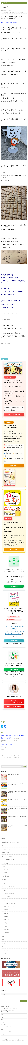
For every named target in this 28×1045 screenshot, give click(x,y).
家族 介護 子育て (9, 906)
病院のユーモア (8, 913)
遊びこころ (6, 919)
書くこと (6, 863)
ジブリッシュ (7, 929)
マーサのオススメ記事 (6, 1031)
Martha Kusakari (12, 1039)
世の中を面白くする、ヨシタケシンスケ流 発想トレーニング (6, 737)
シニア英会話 (5, 876)
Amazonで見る (14, 549)
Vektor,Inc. (24, 1040)
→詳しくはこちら (14, 586)
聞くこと (6, 866)
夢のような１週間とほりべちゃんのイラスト (17, 799)
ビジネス (6, 900)
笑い (3, 946)
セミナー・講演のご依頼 (7, 1027)
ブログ (2, 1029)
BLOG (2, 22)
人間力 (3, 936)
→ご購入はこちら (14, 640)
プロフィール (3, 1017)
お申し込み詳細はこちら (14, 414)
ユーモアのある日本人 (9, 903)
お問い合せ (3, 1034)
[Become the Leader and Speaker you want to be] (14, 964)
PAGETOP (23, 1001)
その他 (3, 883)
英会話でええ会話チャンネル (14, 706)
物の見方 (15, 22)
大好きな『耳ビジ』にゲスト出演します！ (17, 816)
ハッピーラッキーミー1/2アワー (10, 886)
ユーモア (11, 22)
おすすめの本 (6, 22)
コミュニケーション (7, 856)
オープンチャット (6, 849)
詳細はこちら (14, 465)
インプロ (6, 926)
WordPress (9, 1040)
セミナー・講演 (4, 1024)
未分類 (3, 943)
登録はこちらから (14, 669)
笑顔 (5, 953)
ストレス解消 (7, 897)
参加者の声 (6, 932)
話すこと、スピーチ (9, 869)
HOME (2, 1014)
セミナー (4, 879)
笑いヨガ (6, 950)
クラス (2, 1019)
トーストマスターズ (9, 859)
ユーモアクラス (6, 923)
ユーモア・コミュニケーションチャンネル (14, 701)
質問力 (5, 872)
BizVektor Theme (16, 1040)
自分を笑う (6, 916)
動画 (3, 939)
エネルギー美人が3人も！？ (14, 774)
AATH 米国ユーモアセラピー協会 (10, 842)
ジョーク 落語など (9, 893)
